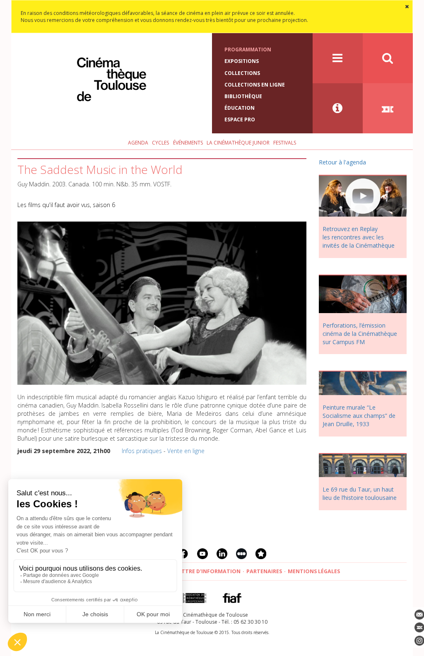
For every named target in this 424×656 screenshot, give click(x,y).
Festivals (284, 142)
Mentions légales (314, 571)
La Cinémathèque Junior (238, 142)
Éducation (239, 107)
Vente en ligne (186, 451)
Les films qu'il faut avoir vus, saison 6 (66, 205)
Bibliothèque (243, 96)
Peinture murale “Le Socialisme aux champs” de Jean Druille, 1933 (359, 415)
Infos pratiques (142, 451)
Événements (188, 142)
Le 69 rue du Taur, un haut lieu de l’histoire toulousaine (360, 493)
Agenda (138, 142)
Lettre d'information (208, 571)
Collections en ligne (254, 84)
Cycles (160, 142)
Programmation (247, 49)
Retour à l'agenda (342, 162)
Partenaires (264, 571)
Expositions (241, 61)
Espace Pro (239, 119)
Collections (242, 73)
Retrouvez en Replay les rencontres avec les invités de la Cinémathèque (359, 237)
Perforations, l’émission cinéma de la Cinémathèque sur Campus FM (360, 333)
